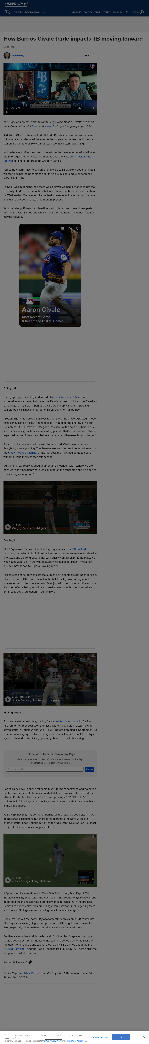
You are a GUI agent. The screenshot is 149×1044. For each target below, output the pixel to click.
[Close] (144, 1037)
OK (121, 1037)
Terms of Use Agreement (75, 1041)
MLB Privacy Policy (53, 1041)
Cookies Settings (100, 1037)
